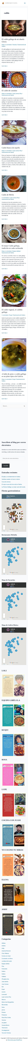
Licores (3, 992)
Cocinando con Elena (7, 958)
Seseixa (15, 44)
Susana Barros (5, 1025)
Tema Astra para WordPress (15, 1040)
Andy (3, 948)
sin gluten (4, 1022)
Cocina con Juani (6, 956)
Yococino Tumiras (6, 1033)
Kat (2, 986)
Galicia (3, 971)
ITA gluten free (5, 979)
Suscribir (5, 465)
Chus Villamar (5, 953)
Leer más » (4, 66)
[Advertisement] (14, 423)
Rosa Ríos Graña (6, 1017)
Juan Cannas (5, 984)
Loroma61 (4, 994)
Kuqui (10, 315)
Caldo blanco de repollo (11, 148)
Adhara (3, 943)
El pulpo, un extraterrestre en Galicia (11, 476)
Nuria (3, 1007)
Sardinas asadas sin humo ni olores (11, 479)
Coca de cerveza (6, 481)
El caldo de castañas (9, 91)
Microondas (5, 1004)
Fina (3, 966)
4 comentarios (5, 197)
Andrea (3, 945)
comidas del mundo (7, 961)
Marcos (4, 999)
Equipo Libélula (16, 251)
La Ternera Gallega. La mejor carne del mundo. (13, 487)
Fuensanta (4, 968)
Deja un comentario (7, 44)
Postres (4, 1012)
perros (3, 1009)
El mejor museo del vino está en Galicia (12, 484)
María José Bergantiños (8, 1002)
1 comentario (5, 315)
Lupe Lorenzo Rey (17, 93)
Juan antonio (5, 981)
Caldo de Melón (8, 195)
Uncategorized (5, 1030)
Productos (4, 1015)
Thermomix (5, 1027)
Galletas (4, 976)
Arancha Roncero (6, 951)
